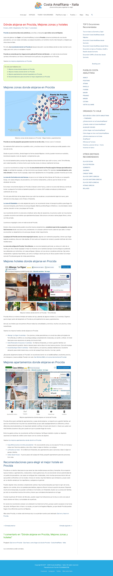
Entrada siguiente (66, 526)
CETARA (85, 101)
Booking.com (96, 64)
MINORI (85, 98)
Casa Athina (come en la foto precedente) (20, 445)
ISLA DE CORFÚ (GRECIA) (91, 176)
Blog (87, 15)
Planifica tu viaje (61, 15)
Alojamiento (17, 28)
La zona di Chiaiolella (10, 203)
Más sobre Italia (67, 571)
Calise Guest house (14, 455)
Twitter (58, 571)
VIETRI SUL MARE (88, 104)
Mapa (81, 15)
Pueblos (72, 15)
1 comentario (33, 28)
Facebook (44, 571)
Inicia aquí (23, 15)
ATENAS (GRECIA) (88, 185)
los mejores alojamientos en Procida (20, 61)
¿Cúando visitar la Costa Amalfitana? (94, 124)
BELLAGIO (86, 188)
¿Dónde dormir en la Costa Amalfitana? (95, 121)
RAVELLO (86, 86)
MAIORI (85, 92)
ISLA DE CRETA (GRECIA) (91, 182)
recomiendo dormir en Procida (21, 47)
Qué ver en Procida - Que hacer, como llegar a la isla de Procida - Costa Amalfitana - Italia (38, 542)
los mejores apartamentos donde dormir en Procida (25, 440)
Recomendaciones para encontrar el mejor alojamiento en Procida (29, 77)
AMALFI (85, 77)
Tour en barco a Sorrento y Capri (93, 32)
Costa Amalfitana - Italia (61, 4)
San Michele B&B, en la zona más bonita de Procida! (50, 357)
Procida (6, 33)
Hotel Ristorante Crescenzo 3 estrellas (20, 343)
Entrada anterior (9, 526)
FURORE (85, 89)
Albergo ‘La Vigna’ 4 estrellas (17, 335)
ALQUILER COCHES (89, 127)
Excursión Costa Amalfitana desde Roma (95, 46)
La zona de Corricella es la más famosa (16, 177)
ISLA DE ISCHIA (88, 161)
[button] (92, 15)
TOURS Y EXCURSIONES (45, 15)
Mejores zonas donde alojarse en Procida (21, 69)
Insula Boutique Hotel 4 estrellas (18, 348)
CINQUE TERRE (88, 173)
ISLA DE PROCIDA (88, 164)
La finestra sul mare (14, 450)
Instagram (52, 571)
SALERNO (86, 170)
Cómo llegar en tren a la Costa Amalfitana (96, 133)
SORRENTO (86, 167)
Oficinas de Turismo (89, 142)
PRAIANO (86, 95)
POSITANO (86, 80)
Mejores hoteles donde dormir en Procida (22, 72)
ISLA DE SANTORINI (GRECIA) (92, 179)
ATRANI (85, 83)
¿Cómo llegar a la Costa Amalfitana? (94, 130)
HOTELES (32, 15)
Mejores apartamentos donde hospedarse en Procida (25, 74)
